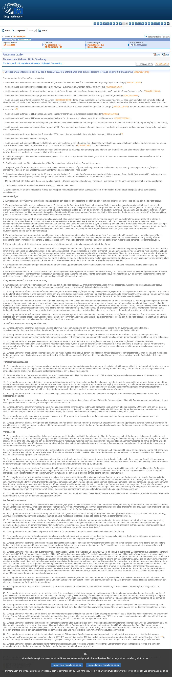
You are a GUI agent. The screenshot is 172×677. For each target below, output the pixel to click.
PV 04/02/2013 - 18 (52, 45)
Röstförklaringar (95, 47)
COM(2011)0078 (120, 107)
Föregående (20, 31)
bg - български (95, 23)
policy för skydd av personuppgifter (101, 671)
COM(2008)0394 (63, 100)
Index (7, 31)
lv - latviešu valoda (133, 23)
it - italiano (130, 23)
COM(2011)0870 (133, 82)
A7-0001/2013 (9, 45)
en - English (117, 23)
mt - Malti (142, 23)
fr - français (120, 23)
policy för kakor (131, 671)
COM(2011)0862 (122, 118)
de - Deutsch (107, 23)
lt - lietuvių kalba (136, 23)
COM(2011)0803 (152, 91)
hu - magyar (139, 23)
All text (44, 31)
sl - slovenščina (162, 23)
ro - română (155, 23)
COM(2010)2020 (114, 87)
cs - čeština (101, 23)
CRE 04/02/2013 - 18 (53, 47)
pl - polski (149, 23)
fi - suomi (165, 23)
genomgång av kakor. (158, 671)
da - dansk (104, 23)
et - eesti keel (111, 23)
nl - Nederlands (146, 23)
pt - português (152, 23)
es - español (98, 23)
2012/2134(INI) (19, 36)
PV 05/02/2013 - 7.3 (96, 45)
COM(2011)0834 (130, 95)
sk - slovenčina (158, 23)
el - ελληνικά (114, 23)
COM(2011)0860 (110, 114)
